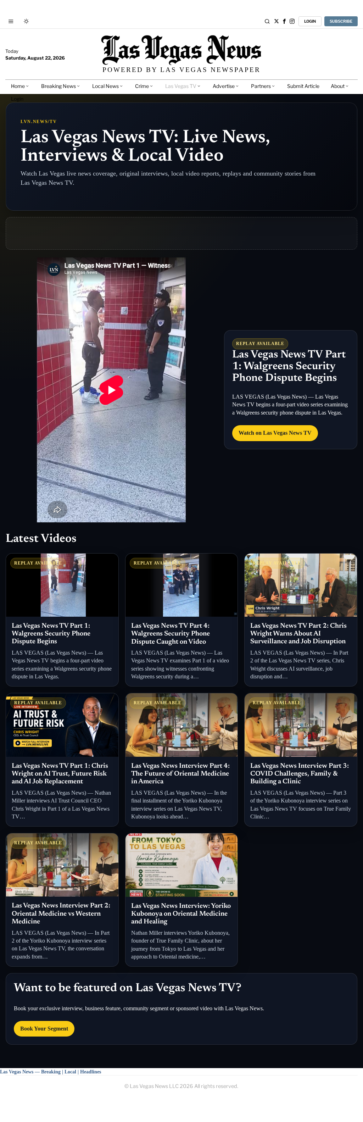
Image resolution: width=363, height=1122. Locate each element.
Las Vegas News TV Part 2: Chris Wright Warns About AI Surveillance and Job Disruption (298, 634)
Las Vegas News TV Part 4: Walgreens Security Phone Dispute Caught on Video (170, 634)
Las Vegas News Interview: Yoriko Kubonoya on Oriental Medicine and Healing (181, 914)
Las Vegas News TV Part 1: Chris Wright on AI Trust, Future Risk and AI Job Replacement (60, 774)
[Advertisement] (181, 233)
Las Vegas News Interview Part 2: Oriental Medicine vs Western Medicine (61, 913)
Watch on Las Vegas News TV (275, 433)
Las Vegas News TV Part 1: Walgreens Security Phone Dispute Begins (289, 367)
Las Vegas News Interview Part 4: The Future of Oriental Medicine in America (180, 774)
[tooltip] (276, 21)
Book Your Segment (44, 1029)
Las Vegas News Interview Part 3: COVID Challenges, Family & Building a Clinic (299, 774)
